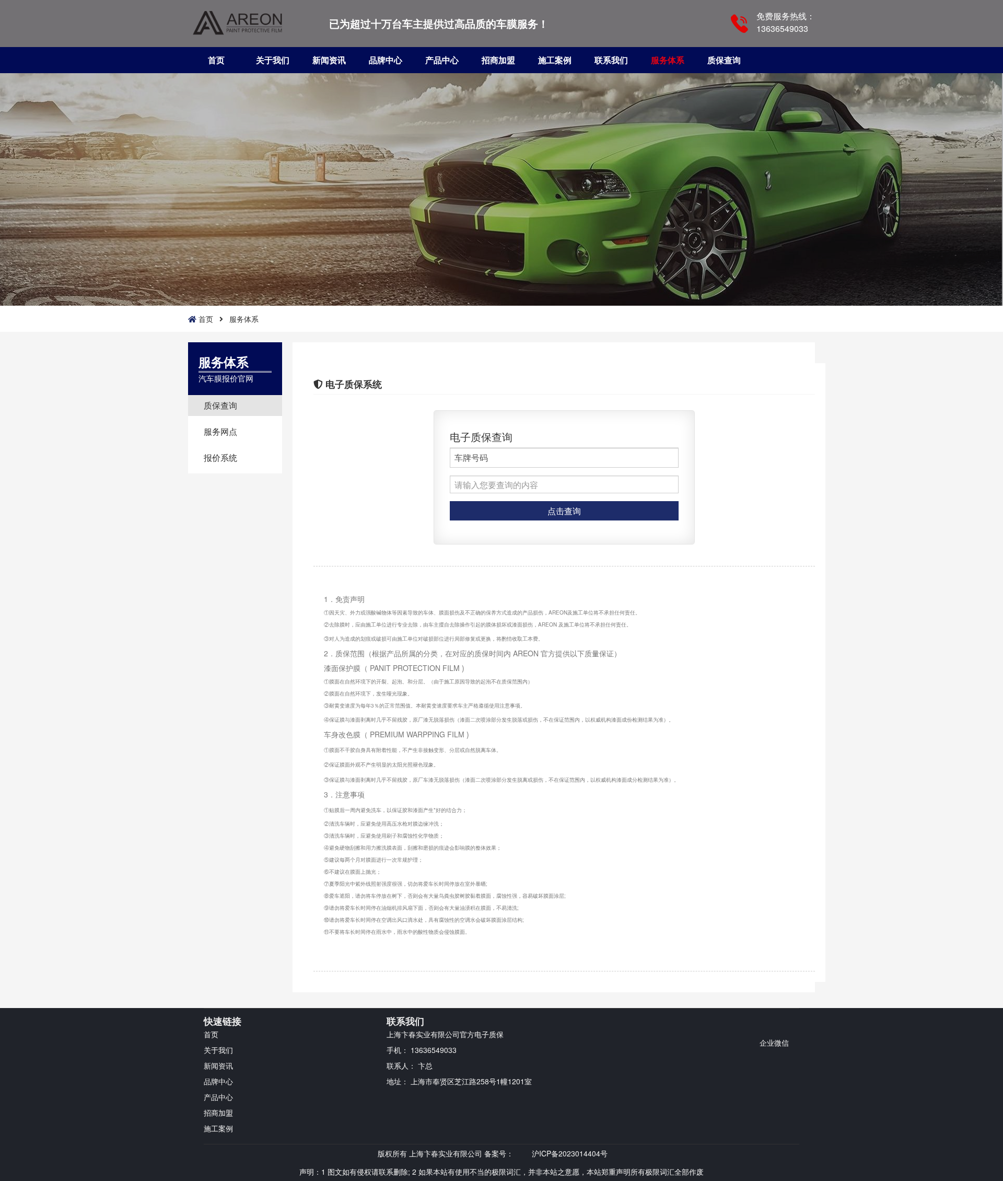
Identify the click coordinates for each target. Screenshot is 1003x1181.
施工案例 (555, 60)
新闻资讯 (329, 60)
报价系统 (220, 457)
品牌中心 (385, 60)
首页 (216, 60)
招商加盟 (498, 60)
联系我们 (611, 60)
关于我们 (272, 60)
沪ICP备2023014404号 (570, 1153)
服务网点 (220, 431)
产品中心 (442, 60)
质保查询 (724, 60)
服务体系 (667, 60)
